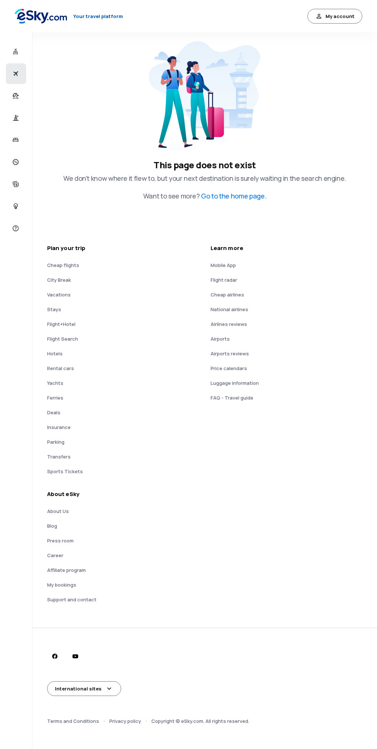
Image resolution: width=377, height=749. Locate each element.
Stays (54, 309)
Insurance (59, 427)
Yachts (55, 383)
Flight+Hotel (61, 324)
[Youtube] (75, 656)
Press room (60, 540)
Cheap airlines (227, 294)
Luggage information (235, 383)
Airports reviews (230, 353)
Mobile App (223, 265)
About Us (58, 511)
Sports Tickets (65, 471)
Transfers (59, 456)
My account (340, 16)
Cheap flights (63, 265)
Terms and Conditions (73, 721)
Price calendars (229, 368)
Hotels (55, 353)
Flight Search (62, 338)
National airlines (229, 309)
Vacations (59, 294)
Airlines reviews (229, 324)
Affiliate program (66, 570)
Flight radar (224, 280)
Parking (55, 442)
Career (55, 555)
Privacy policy (125, 721)
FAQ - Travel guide (232, 397)
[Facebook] (54, 656)
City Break (59, 280)
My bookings (61, 584)
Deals (53, 412)
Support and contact (71, 599)
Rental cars (60, 368)
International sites (78, 688)
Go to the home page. (233, 195)
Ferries (55, 397)
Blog (52, 526)
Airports (220, 338)
